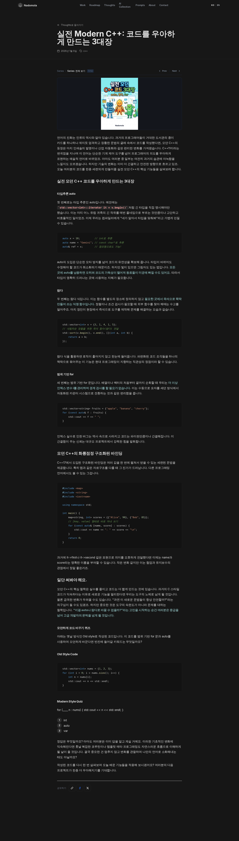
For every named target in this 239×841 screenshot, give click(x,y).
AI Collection (125, 5)
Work (83, 5)
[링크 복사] (72, 788)
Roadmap (94, 5)
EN (218, 5)
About (152, 5)
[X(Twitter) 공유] (87, 788)
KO (212, 5)
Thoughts (109, 5)
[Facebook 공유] (80, 788)
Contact (163, 5)
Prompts (140, 5)
